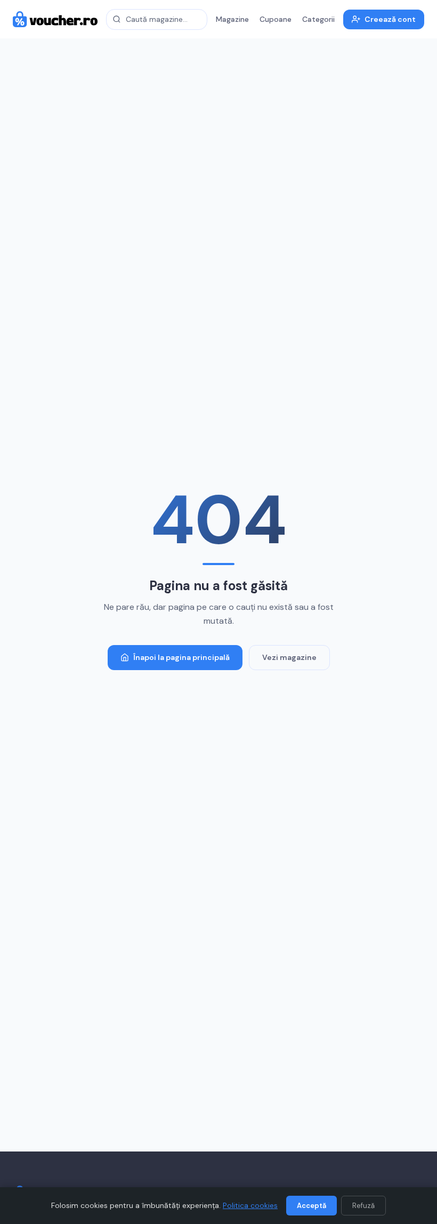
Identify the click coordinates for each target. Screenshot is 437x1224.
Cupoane (276, 19)
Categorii (318, 19)
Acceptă (311, 1205)
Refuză (363, 1205)
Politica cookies (250, 1205)
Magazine (232, 19)
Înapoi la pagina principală (181, 657)
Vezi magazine (289, 657)
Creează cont (390, 19)
